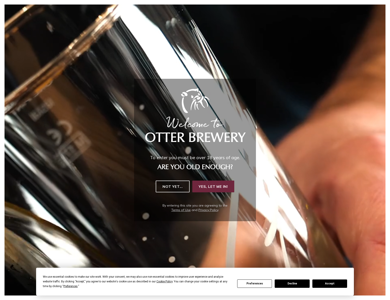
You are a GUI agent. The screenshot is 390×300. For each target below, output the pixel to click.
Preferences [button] (70, 286)
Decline (292, 283)
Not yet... (172, 186)
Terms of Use (181, 210)
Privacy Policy (208, 210)
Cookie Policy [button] (164, 281)
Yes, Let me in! (213, 186)
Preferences (254, 283)
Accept (329, 283)
